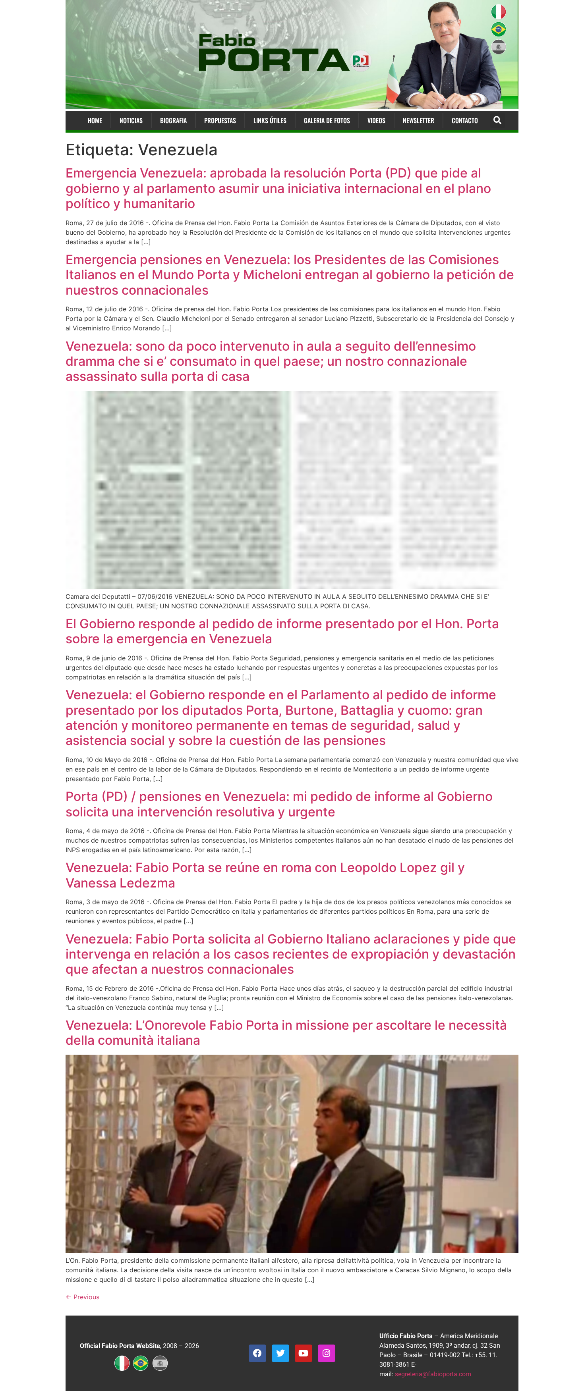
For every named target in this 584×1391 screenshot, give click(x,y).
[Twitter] (280, 1353)
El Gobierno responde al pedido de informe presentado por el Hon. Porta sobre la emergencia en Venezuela (282, 631)
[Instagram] (326, 1353)
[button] (497, 120)
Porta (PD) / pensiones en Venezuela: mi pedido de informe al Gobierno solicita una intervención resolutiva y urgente (279, 804)
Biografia (173, 120)
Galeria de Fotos (327, 120)
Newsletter (418, 120)
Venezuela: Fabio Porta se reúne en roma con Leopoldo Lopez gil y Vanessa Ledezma (265, 875)
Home (95, 120)
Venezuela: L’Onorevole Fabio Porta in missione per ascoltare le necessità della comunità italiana (286, 1032)
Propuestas (220, 120)
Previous (82, 1297)
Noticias (131, 120)
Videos (376, 120)
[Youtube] (303, 1353)
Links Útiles (269, 120)
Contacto (465, 120)
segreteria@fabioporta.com (433, 1374)
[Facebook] (257, 1353)
